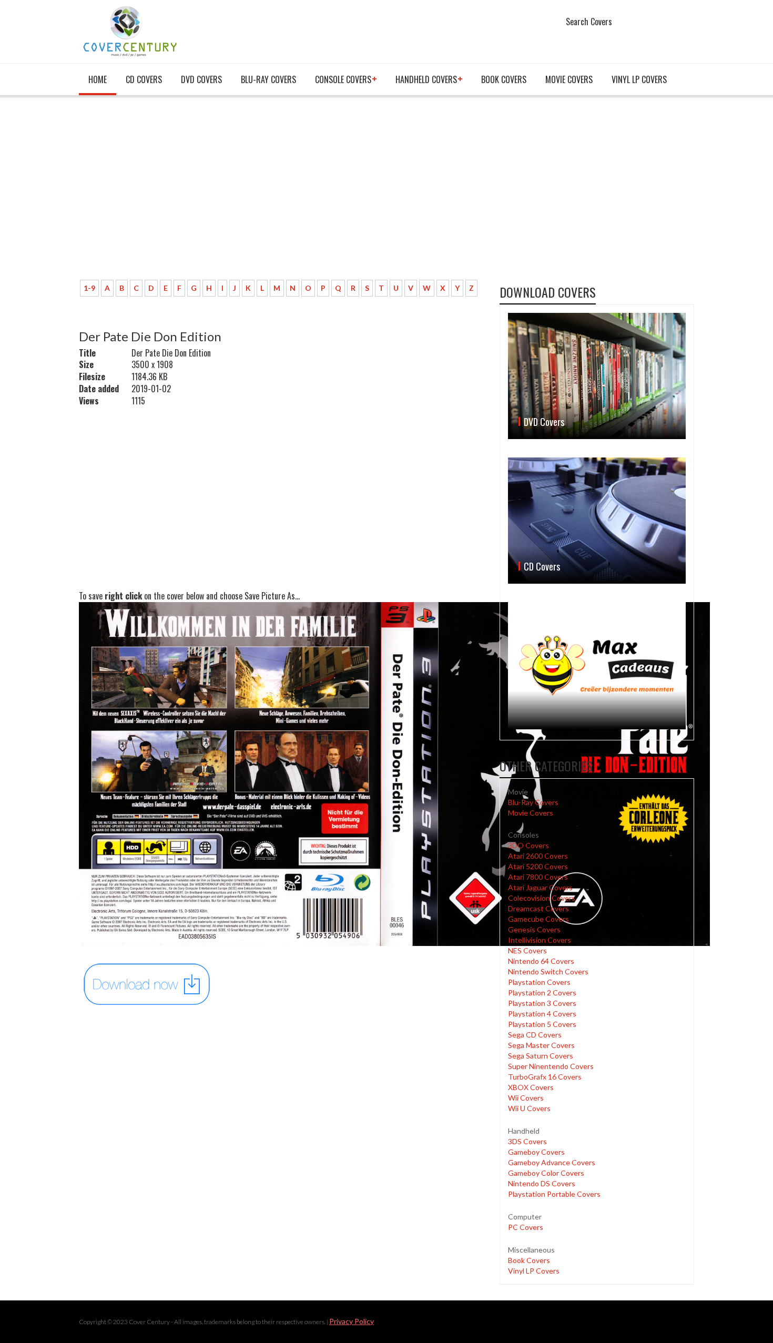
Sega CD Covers (535, 1034)
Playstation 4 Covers (542, 1013)
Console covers (343, 79)
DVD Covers (201, 79)
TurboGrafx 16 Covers (545, 1076)
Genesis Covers (534, 929)
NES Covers (527, 950)
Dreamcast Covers (538, 908)
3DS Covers (527, 1141)
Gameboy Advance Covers (551, 1162)
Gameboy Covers (536, 1151)
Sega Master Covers (541, 1045)
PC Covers (525, 1227)
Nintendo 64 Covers (541, 961)
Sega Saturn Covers (540, 1055)
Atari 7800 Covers (538, 876)
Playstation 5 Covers (542, 1024)
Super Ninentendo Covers (551, 1066)
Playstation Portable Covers (554, 1193)
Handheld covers (426, 79)
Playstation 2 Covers (542, 992)
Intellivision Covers (539, 939)
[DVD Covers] (597, 376)
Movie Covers (569, 79)
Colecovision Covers (541, 897)
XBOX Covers (531, 1087)
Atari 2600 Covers (538, 855)
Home (97, 79)
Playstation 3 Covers (542, 1003)
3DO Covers (528, 845)
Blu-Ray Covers (268, 79)
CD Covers (144, 79)
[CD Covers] (597, 520)
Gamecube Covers (538, 918)
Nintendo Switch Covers (548, 971)
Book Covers (503, 79)
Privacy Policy (351, 1321)
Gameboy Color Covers (546, 1172)
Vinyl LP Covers (639, 79)
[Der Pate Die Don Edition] (147, 983)
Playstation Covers (539, 982)
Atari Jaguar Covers (540, 887)
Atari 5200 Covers (538, 866)
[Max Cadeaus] (597, 665)
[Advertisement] (281, 193)
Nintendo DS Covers (541, 1183)
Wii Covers (526, 1097)
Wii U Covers (529, 1108)
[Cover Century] (131, 30)
